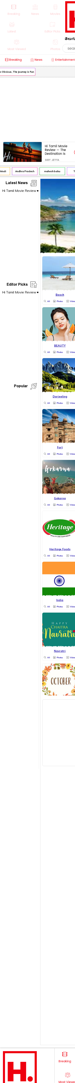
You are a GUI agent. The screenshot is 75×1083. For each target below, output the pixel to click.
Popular (21, 386)
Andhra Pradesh (23, 171)
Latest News (17, 183)
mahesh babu (51, 171)
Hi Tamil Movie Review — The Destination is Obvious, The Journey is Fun (56, 150)
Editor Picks (17, 285)
